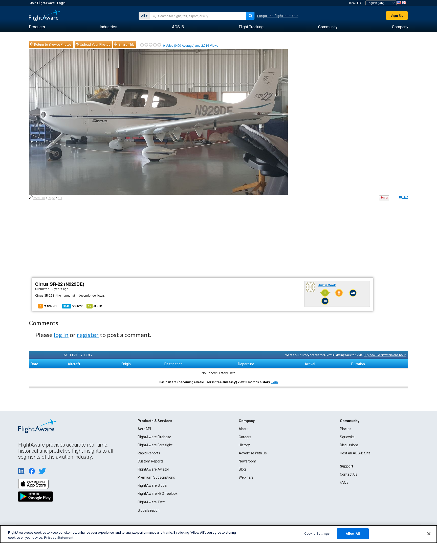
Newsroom (247, 461)
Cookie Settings (317, 533)
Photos (345, 429)
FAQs (344, 482)
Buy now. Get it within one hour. (385, 355)
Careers (245, 437)
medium (39, 198)
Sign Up (396, 15)
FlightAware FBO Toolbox (158, 494)
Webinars (246, 477)
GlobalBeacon (149, 510)
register (88, 334)
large (51, 198)
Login (61, 3)
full (60, 198)
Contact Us (348, 474)
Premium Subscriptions (156, 477)
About (244, 429)
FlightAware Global (152, 485)
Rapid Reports (149, 453)
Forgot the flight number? (277, 16)
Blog (242, 469)
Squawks (347, 437)
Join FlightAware (42, 3)
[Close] (428, 533)
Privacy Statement (58, 537)
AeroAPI (144, 429)
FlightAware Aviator (153, 469)
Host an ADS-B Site (355, 453)
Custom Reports (151, 461)
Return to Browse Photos (52, 44)
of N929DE (49, 306)
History (244, 445)
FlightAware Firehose (154, 437)
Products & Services (155, 421)
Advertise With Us (253, 453)
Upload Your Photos (95, 44)
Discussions (349, 445)
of (73, 306)
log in (61, 334)
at (95, 306)
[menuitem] (37, 27)
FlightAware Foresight (155, 445)
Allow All (353, 533)
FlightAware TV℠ (151, 502)
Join (274, 382)
